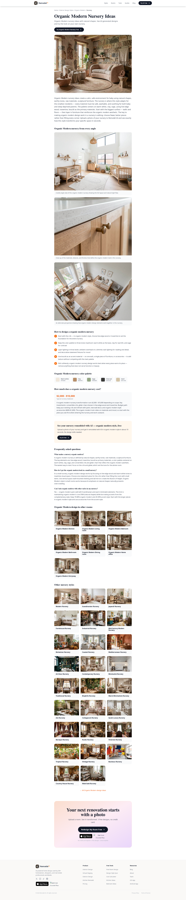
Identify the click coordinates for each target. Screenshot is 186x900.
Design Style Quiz (112, 873)
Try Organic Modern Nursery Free (68, 29)
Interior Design (88, 869)
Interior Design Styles (66, 10)
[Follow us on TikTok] (44, 879)
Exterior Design (88, 877)
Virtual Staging (87, 873)
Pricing (85, 884)
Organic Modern (80, 10)
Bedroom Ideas (111, 884)
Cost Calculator (111, 877)
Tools (120, 3)
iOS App (132, 880)
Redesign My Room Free (91, 829)
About (132, 873)
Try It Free (143, 3)
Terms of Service (145, 893)
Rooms (113, 3)
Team (131, 877)
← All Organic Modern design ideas (93, 790)
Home (56, 10)
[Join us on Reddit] (47, 879)
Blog (134, 3)
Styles (106, 3)
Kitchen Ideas (110, 880)
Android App (134, 884)
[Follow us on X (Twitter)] (37, 879)
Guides (127, 3)
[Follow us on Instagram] (40, 879)
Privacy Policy (135, 893)
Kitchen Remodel (88, 880)
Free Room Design (112, 869)
